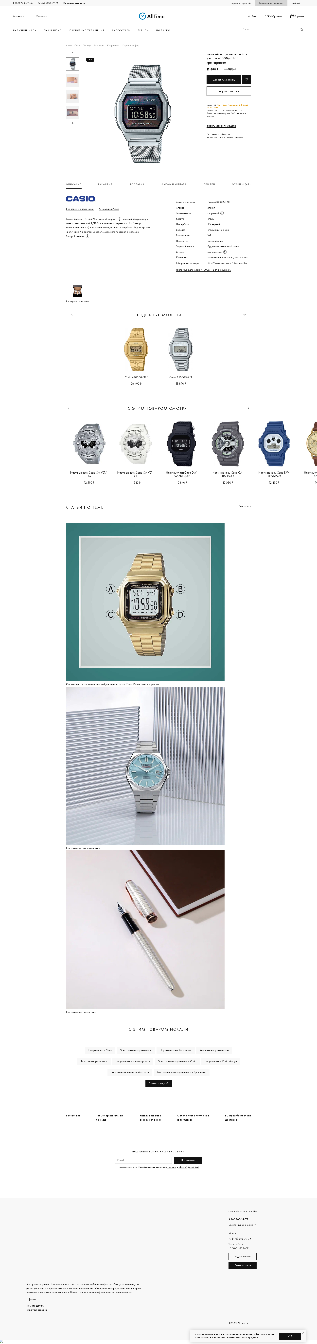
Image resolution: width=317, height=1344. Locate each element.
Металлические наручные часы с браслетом (181, 1072)
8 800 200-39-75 (23, 3)
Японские (99, 45)
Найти (301, 29)
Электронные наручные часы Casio (177, 1061)
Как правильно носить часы (81, 1012)
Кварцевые (113, 45)
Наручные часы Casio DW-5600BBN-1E (181, 474)
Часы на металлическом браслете (130, 1072)
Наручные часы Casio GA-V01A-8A (89, 474)
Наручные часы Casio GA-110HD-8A (227, 474)
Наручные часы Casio (100, 1050)
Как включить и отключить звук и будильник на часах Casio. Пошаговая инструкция (112, 684)
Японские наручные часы (93, 1061)
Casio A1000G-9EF (136, 377)
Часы (69, 45)
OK (290, 1336)
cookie (255, 1334)
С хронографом (130, 45)
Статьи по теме (85, 507)
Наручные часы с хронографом (133, 1061)
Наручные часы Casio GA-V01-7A (135, 474)
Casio (77, 45)
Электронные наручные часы (136, 1050)
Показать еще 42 (158, 1083)
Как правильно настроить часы (83, 848)
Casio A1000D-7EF (180, 377)
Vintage (87, 45)
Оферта (31, 1299)
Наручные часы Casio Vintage (221, 1061)
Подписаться (188, 1160)
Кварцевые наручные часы (214, 1050)
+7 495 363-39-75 (48, 3)
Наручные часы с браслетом (175, 1050)
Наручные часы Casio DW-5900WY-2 (274, 474)
